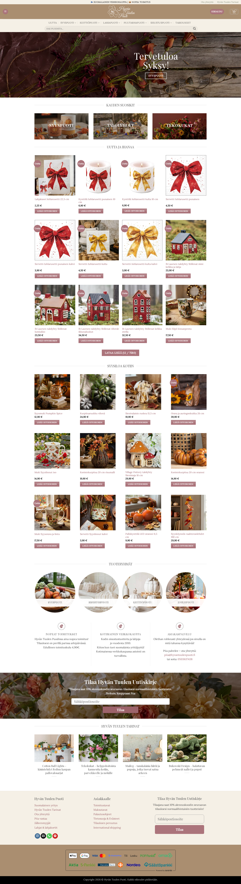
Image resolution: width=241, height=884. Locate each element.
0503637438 (185, 659)
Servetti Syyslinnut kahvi (94, 534)
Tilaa (120, 709)
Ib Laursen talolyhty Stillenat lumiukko (51, 330)
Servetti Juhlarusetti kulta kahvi (139, 264)
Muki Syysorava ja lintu (47, 534)
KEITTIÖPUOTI (88, 22)
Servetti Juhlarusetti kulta (93, 264)
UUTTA (53, 22)
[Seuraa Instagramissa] (37, 836)
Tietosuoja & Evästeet (106, 818)
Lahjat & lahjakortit (45, 827)
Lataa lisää (120, 352)
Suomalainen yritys (46, 805)
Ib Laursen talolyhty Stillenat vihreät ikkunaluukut (99, 330)
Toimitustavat (101, 805)
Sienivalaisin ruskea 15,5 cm (140, 413)
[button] (5, 11)
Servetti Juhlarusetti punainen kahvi (55, 264)
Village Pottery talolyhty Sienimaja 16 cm (138, 474)
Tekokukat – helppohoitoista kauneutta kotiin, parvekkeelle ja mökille (98, 769)
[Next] (206, 593)
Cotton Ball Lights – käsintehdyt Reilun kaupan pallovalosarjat (54, 769)
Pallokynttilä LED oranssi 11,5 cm (141, 535)
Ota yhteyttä (207, 2)
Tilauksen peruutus (105, 823)
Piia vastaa (40, 818)
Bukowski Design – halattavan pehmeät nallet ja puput (187, 767)
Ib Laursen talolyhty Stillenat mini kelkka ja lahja (184, 266)
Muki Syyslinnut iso (45, 472)
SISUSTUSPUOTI (160, 22)
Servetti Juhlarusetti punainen (182, 199)
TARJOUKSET (183, 22)
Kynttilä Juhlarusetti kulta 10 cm (140, 199)
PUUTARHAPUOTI (134, 22)
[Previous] (35, 593)
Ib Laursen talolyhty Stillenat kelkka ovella (142, 330)
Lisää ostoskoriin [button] (47, 211)
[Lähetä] (194, 29)
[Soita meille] (49, 836)
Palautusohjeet (102, 814)
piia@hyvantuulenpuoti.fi (179, 654)
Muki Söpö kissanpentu (179, 328)
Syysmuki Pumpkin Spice (48, 413)
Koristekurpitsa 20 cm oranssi (187, 472)
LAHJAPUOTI (110, 22)
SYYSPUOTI (67, 22)
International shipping (107, 827)
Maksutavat (100, 809)
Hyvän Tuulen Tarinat (228, 2)
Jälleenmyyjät (42, 823)
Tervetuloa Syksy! (156, 60)
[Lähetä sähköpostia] (43, 836)
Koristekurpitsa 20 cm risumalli (97, 472)
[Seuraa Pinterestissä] (55, 836)
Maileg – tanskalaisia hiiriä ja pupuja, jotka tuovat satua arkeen (142, 769)
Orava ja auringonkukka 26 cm (187, 413)
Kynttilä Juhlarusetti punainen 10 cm (97, 201)
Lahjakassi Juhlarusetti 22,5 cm (52, 199)
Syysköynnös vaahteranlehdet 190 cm (187, 535)
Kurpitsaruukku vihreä (92, 413)
